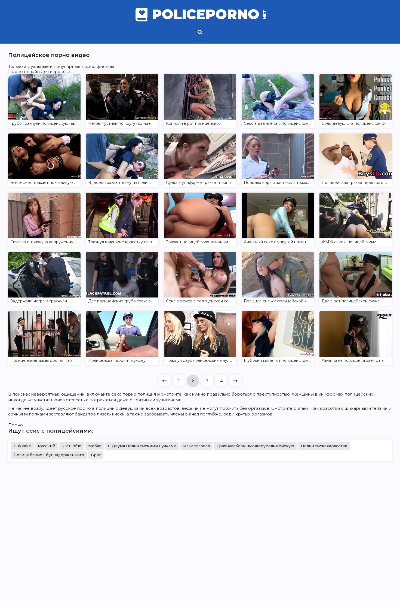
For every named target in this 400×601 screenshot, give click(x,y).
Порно (15, 424)
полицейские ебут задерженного (49, 455)
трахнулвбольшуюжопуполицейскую (255, 446)
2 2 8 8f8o (71, 446)
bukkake (22, 446)
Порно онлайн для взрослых (39, 71)
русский (46, 446)
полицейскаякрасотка (324, 446)
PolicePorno (208, 14)
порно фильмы (98, 66)
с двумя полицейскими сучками (142, 446)
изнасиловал (196, 446)
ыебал (94, 446)
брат (96, 455)
